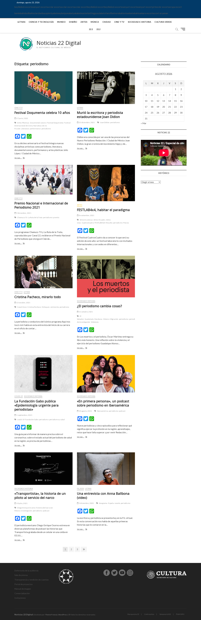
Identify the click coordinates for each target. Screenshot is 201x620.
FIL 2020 (80, 488)
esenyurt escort (39, 7)
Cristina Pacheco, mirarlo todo (37, 297)
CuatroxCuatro (88, 223)
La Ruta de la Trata (35, 217)
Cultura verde (163, 22)
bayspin (46, 13)
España (111, 503)
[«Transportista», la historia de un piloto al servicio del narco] (43, 468)
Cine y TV (119, 22)
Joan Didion (104, 122)
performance (35, 129)
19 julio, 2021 (21, 503)
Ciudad (106, 22)
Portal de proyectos (23, 584)
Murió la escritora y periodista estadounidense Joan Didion (100, 114)
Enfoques (46, 307)
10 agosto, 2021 (85, 411)
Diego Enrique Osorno (26, 508)
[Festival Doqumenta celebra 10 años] (43, 87)
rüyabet (53, 13)
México (106, 319)
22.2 (98, 29)
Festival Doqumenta (55, 123)
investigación (26, 511)
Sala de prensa (21, 575)
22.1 (91, 29)
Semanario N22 (165, 614)
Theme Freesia (51, 615)
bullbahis (29, 13)
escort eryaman (160, 13)
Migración (114, 319)
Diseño (73, 22)
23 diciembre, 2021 (87, 122)
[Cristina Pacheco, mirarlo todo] (43, 272)
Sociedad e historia (139, 22)
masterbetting (88, 13)
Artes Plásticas (23, 123)
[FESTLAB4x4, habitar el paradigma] (106, 183)
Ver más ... (22, 158)
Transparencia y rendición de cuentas (31, 579)
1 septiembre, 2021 (24, 415)
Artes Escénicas (86, 220)
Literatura (25, 129)
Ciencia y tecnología (41, 22)
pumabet (69, 13)
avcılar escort (53, 7)
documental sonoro (38, 123)
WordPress (63, 615)
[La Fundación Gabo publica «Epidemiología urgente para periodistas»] (43, 373)
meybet (61, 13)
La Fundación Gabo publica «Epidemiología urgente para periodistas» (36, 405)
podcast (122, 411)
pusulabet (99, 13)
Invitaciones (20, 598)
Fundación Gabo (31, 419)
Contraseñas (149, 614)
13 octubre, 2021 (23, 302)
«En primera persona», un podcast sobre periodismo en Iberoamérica (103, 403)
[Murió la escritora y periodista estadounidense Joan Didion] (106, 87)
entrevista (54, 307)
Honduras (98, 319)
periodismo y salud (57, 419)
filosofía (109, 223)
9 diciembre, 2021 (23, 213)
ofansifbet (109, 13)
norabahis (119, 13)
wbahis (136, 13)
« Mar (143, 123)
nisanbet (128, 13)
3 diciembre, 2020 (86, 503)
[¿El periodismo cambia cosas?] (106, 276)
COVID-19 (18, 396)
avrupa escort (175, 7)
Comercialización (22, 593)
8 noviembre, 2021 (86, 215)
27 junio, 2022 (22, 118)
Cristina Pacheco (34, 307)
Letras (21, 22)
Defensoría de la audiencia (26, 570)
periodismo (46, 129)
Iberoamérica (102, 411)
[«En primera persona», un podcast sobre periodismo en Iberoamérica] (106, 373)
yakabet (77, 13)
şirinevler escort (160, 7)
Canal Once (22, 307)
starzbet (38, 13)
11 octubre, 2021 (86, 312)
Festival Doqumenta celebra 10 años (42, 112)
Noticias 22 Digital (58, 43)
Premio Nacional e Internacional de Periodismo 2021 (41, 205)
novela (117, 503)
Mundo (61, 22)
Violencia (95, 322)
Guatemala (89, 319)
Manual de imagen (22, 589)
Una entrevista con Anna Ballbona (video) (103, 495)
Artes (83, 22)
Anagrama (103, 503)
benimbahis (19, 13)
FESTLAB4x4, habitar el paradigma (103, 210)
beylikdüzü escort (22, 7)
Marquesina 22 (133, 614)
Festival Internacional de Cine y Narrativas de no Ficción (42, 126)
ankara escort (146, 13)
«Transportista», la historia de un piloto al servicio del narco (40, 495)
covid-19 (20, 419)
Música (95, 22)
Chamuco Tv (22, 217)
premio (56, 217)
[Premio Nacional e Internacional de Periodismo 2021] (43, 180)
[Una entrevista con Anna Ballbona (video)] (106, 468)
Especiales (180, 614)
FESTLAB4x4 (100, 223)
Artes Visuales (100, 220)
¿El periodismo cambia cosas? (99, 306)
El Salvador (80, 317)
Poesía (126, 223)
